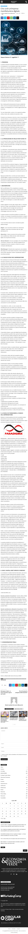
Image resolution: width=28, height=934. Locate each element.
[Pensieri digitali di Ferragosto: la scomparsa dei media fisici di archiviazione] (23, 714)
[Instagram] (14, 874)
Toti (1, 829)
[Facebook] (2, 18)
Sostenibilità (3, 797)
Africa (2, 767)
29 (10, 816)
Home (2, 4)
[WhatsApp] (11, 18)
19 (25, 811)
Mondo (2, 789)
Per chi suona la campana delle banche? (21, 691)
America (2, 769)
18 (21, 811)
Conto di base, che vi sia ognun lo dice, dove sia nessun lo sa (15, 838)
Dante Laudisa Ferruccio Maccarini (8, 13)
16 (14, 811)
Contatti (18, 928)
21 (6, 813)
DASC (5, 678)
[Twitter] (5, 18)
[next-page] (14, 724)
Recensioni (3, 795)
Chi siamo (13, 928)
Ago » (5, 818)
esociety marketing (14, 932)
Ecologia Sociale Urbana (5, 775)
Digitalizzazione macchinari (12, 678)
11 (21, 808)
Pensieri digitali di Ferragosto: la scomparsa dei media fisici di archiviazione (23, 719)
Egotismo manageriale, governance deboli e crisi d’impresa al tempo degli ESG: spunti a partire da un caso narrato (5, 720)
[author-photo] (14, 700)
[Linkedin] (14, 18)
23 (14, 813)
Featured (2, 781)
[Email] (17, 18)
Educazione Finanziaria (14, 716)
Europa (2, 779)
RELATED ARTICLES (9, 708)
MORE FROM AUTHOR (18, 708)
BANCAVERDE (4, 773)
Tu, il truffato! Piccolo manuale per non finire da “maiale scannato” (14, 719)
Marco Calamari (3, 841)
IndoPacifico (3, 785)
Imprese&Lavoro (6, 4)
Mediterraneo (3, 787)
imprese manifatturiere (22, 678)
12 (25, 808)
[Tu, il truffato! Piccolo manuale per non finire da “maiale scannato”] (14, 714)
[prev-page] (13, 724)
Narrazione (3, 791)
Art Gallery (3, 771)
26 (25, 813)
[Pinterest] (8, 18)
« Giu (2, 818)
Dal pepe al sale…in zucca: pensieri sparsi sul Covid (6, 692)
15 (10, 811)
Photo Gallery (3, 793)
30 (14, 816)
